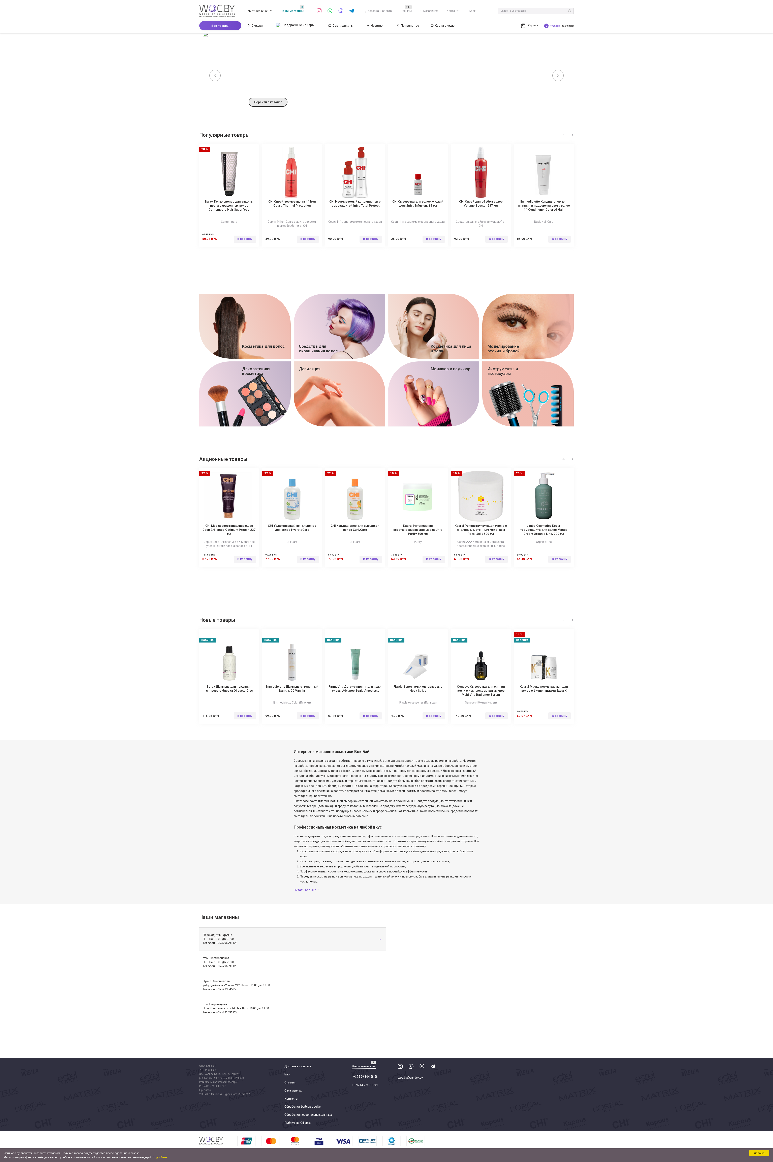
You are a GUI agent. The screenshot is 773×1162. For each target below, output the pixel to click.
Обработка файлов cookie (302, 1106)
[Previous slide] (215, 75)
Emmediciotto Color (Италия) (292, 702)
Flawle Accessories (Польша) (418, 702)
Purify (418, 541)
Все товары (220, 26)
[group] (386, 73)
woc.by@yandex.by (410, 1077)
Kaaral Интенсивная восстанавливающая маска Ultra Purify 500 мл (417, 530)
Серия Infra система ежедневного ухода (355, 221)
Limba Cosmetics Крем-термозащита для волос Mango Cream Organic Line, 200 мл (543, 530)
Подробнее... (161, 1157)
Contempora (229, 221)
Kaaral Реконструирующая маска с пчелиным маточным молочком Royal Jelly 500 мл (481, 530)
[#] (271, 10)
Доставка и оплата (378, 11)
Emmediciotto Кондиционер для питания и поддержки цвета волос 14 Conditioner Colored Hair (544, 205)
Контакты (453, 11)
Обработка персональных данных (308, 1114)
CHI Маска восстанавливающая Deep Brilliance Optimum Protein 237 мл (229, 530)
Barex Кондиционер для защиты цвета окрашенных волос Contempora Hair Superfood (229, 205)
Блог (472, 11)
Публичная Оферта (297, 1123)
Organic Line (544, 541)
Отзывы (406, 11)
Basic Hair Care (543, 221)
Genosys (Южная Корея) (481, 702)
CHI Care (292, 541)
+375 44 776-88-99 (365, 1085)
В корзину (244, 239)
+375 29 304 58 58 (256, 11)
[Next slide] (558, 75)
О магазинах (429, 11)
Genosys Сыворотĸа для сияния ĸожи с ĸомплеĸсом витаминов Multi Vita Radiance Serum (481, 690)
